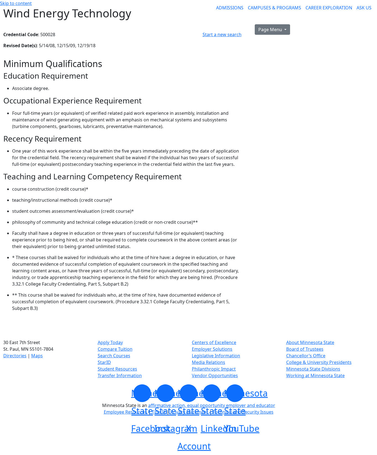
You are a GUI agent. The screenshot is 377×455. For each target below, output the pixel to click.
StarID (104, 362)
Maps (37, 356)
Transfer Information (120, 375)
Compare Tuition (115, 349)
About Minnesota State (310, 342)
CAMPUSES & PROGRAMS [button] (274, 8)
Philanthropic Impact (214, 369)
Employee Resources (125, 412)
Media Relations (208, 362)
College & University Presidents (319, 362)
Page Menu (270, 29)
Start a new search (222, 34)
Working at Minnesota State (315, 375)
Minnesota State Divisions (313, 369)
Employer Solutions (212, 349)
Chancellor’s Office (305, 356)
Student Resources (117, 369)
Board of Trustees (304, 349)
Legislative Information (216, 356)
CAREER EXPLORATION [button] (329, 8)
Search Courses (114, 356)
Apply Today (110, 342)
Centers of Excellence (214, 342)
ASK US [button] (364, 8)
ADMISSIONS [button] (229, 8)
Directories (14, 356)
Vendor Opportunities (215, 375)
